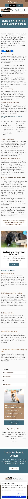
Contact (12, 5)
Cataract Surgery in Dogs (9, 331)
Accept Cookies (7, 496)
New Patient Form (7, 376)
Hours (19, 5)
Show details (21, 493)
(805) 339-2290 (14, 2)
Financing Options (7, 384)
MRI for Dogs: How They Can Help (11, 293)
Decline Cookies (20, 496)
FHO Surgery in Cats (7, 313)
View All (12, 270)
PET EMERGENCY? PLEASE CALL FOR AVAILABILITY (14, 15)
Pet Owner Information (8, 372)
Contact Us (14, 264)
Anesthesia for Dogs (7, 273)
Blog (3, 380)
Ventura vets (19, 222)
